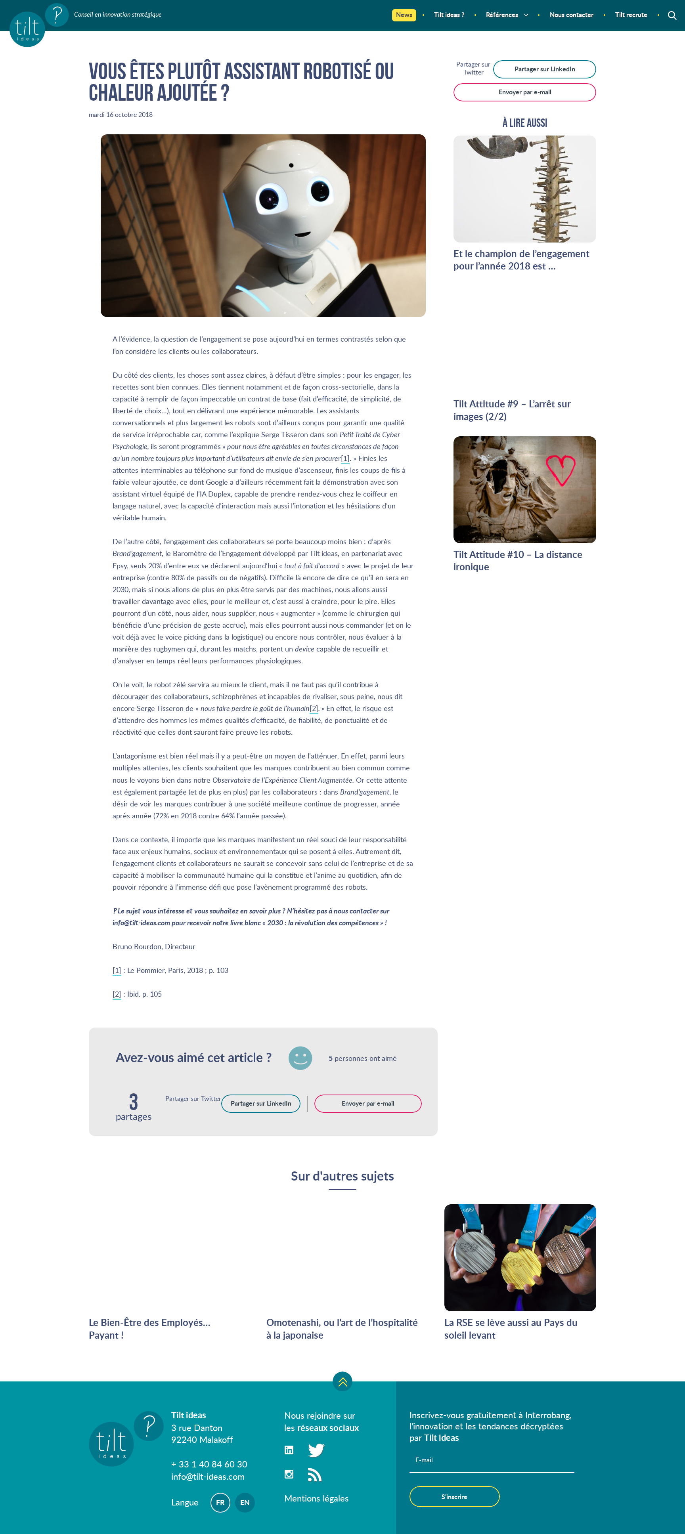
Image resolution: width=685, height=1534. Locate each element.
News (404, 14)
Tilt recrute (631, 14)
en (245, 1502)
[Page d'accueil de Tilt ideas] (39, 25)
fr (220, 1502)
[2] (314, 708)
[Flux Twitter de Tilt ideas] (314, 1449)
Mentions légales (316, 1498)
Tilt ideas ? (449, 14)
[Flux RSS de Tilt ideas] (314, 1474)
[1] (345, 458)
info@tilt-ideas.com (208, 1476)
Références (502, 14)
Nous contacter (571, 14)
